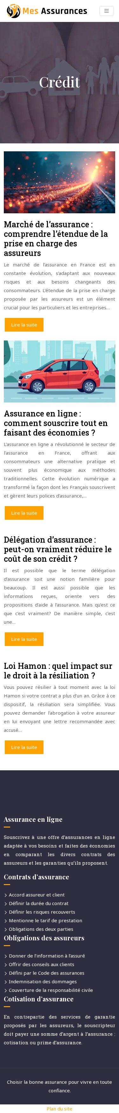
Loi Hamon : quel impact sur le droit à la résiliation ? (58, 671)
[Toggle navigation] (106, 11)
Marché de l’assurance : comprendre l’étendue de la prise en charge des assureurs (56, 238)
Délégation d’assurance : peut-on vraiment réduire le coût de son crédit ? (58, 549)
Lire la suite (24, 324)
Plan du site (59, 1108)
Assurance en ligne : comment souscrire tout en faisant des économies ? (56, 423)
